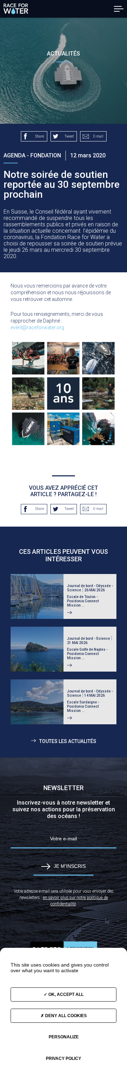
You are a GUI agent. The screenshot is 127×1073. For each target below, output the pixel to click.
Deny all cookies (65, 1015)
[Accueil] (16, 9)
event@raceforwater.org (37, 327)
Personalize (64, 1036)
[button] (118, 9)
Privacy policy (63, 1058)
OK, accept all (65, 994)
